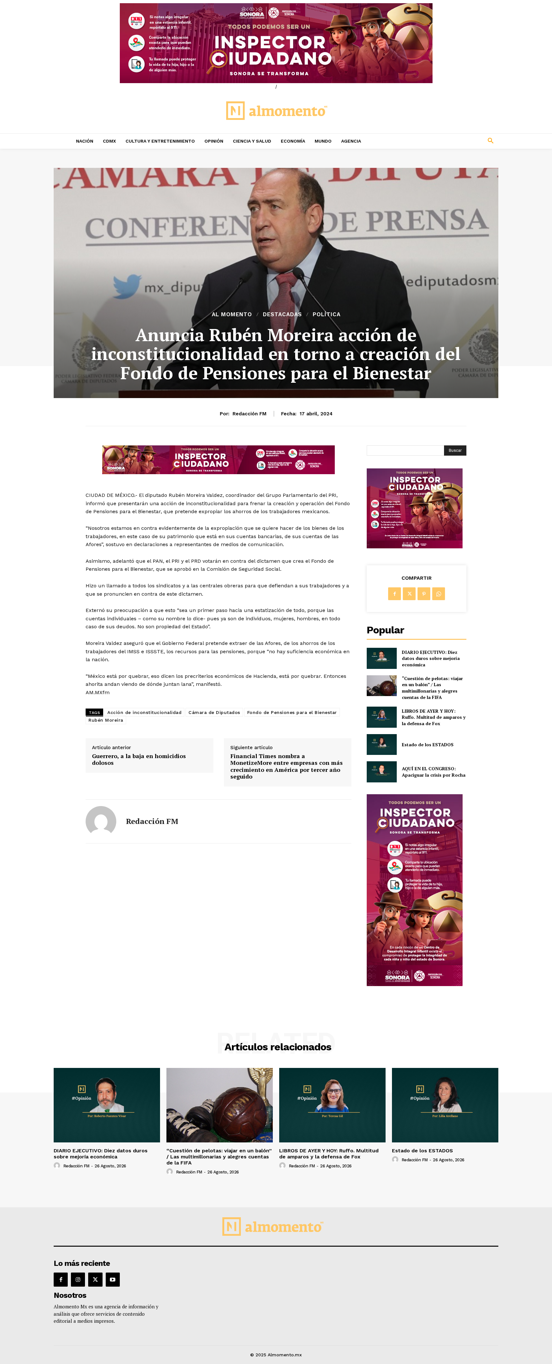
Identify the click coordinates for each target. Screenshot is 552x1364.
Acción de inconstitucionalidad (144, 712)
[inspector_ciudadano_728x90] (218, 472)
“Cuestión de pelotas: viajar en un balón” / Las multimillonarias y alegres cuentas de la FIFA (432, 687)
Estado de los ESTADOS (428, 744)
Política (327, 314)
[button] (448, 141)
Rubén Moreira (105, 720)
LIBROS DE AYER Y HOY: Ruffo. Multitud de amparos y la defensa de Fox (433, 717)
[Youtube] (113, 1280)
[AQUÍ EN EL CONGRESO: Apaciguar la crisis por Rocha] (381, 771)
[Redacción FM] (101, 821)
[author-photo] (58, 1165)
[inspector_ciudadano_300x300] (415, 546)
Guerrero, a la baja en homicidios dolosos (139, 759)
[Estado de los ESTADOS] (381, 744)
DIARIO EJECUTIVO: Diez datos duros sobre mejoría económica (431, 658)
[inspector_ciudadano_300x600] (415, 984)
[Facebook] (394, 593)
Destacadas (282, 314)
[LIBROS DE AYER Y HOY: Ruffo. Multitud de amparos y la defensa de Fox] (381, 717)
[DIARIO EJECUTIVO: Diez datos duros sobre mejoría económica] (381, 658)
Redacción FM (249, 414)
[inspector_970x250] (276, 43)
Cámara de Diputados (214, 712)
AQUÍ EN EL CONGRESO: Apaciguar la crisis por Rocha (433, 771)
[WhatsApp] (438, 593)
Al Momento (232, 314)
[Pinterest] (424, 593)
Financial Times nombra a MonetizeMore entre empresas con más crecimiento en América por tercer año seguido (286, 766)
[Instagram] (78, 1280)
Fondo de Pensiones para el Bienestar (292, 712)
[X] (409, 593)
